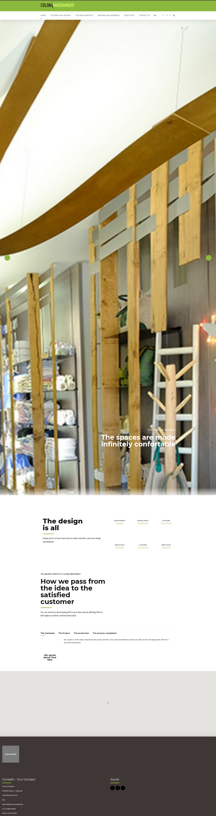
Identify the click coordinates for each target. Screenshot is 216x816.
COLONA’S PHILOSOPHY (60, 15)
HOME (43, 15)
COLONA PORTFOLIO (84, 15)
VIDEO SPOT (129, 15)
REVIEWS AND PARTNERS (109, 15)
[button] (7, 428)
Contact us (144, 15)
